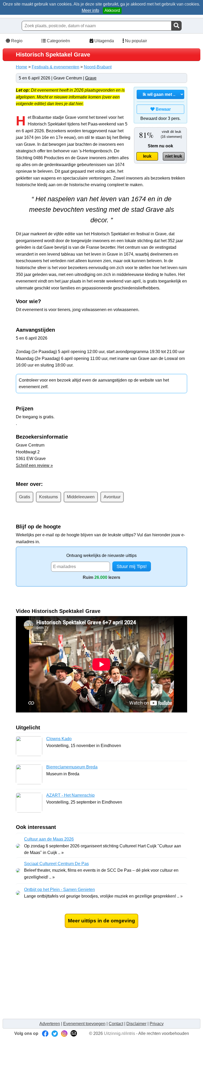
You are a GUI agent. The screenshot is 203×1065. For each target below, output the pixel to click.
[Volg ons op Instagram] (64, 1033)
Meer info (90, 10)
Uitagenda (103, 41)
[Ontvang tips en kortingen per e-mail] (74, 1033)
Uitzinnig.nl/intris (119, 1033)
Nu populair (135, 41)
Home (21, 67)
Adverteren (49, 1023)
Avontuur (112, 497)
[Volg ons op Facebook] (45, 1033)
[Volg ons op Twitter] (54, 1033)
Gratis (24, 497)
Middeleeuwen (81, 497)
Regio (16, 41)
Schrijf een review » (34, 465)
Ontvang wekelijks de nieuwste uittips (101, 555)
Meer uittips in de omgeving (101, 920)
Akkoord (112, 10)
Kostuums (48, 497)
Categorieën (58, 41)
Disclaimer (136, 1023)
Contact (116, 1023)
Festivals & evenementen (55, 67)
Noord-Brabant (98, 67)
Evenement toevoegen (84, 1023)
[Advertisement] (101, 979)
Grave (90, 78)
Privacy (157, 1023)
